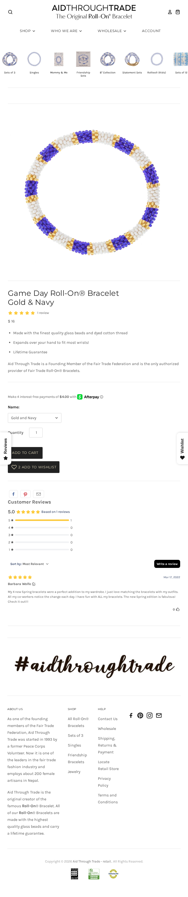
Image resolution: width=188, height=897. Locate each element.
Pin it (25, 494)
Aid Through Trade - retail (92, 861)
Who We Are (65, 31)
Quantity (15, 432)
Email (38, 494)
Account (151, 31)
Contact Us (108, 718)
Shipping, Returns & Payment (107, 745)
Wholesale (110, 31)
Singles (74, 745)
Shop (26, 31)
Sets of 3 (75, 735)
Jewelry (74, 771)
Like (13, 494)
